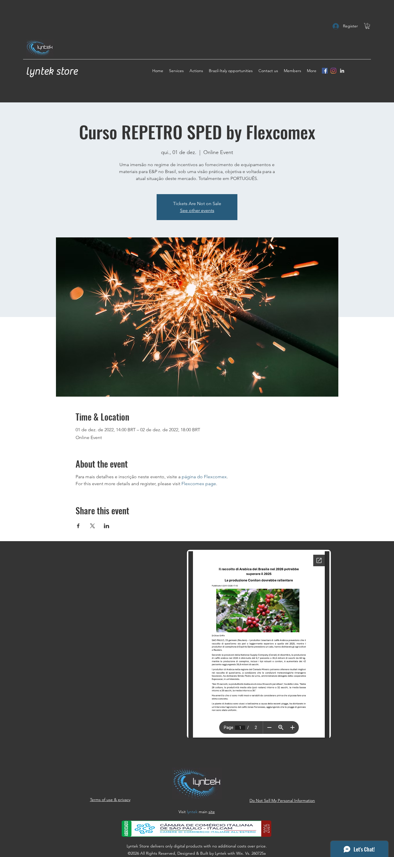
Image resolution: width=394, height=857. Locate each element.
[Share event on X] (92, 526)
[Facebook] (325, 71)
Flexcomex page (198, 483)
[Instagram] (333, 71)
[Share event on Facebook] (78, 526)
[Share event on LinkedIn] (106, 526)
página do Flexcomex (204, 476)
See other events (197, 210)
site (212, 811)
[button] (367, 26)
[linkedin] (342, 71)
